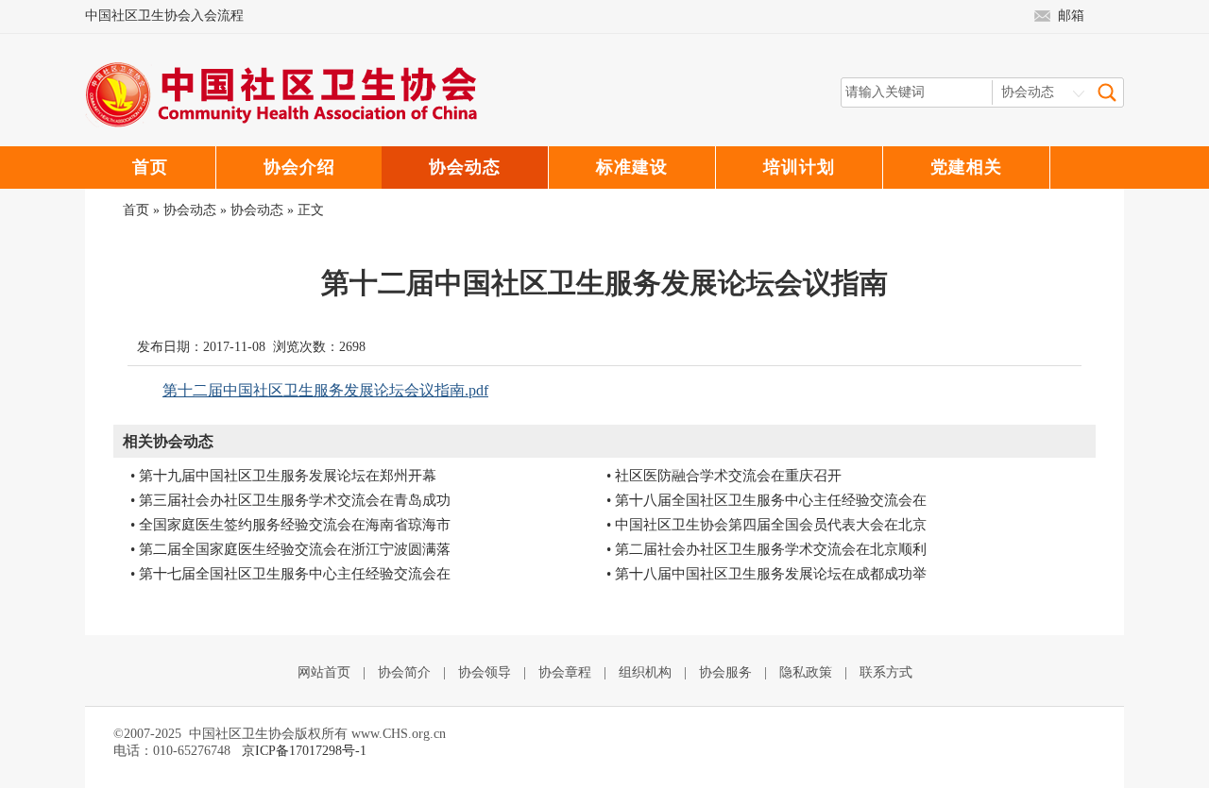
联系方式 (886, 672)
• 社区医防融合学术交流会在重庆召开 (724, 475)
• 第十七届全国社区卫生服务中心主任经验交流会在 (290, 573)
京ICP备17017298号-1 (304, 751)
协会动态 (189, 210)
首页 (136, 210)
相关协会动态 (168, 441)
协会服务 (725, 672)
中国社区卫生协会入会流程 (164, 15)
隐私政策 (805, 672)
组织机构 (645, 672)
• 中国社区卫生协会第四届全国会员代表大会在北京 (766, 524)
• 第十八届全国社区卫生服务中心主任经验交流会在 (766, 500)
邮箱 (1071, 15)
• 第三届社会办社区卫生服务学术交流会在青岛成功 (290, 500)
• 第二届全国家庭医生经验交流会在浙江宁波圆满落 (290, 549)
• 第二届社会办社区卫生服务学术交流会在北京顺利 (766, 549)
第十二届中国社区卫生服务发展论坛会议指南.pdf (325, 390)
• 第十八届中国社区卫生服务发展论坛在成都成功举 (766, 573)
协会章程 (564, 672)
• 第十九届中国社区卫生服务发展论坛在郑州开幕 (283, 475)
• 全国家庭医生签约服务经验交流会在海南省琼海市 (290, 524)
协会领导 (484, 672)
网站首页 (324, 672)
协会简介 (404, 672)
